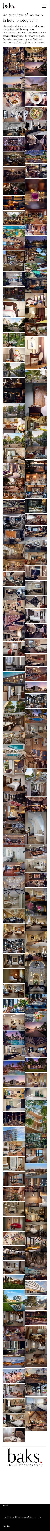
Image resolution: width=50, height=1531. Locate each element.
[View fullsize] (14, 54)
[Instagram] (4, 1526)
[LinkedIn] (8, 1526)
